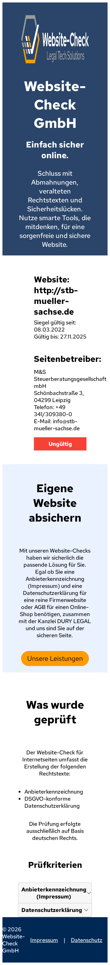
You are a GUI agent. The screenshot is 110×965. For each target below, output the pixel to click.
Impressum (44, 940)
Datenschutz (86, 940)
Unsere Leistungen (55, 658)
